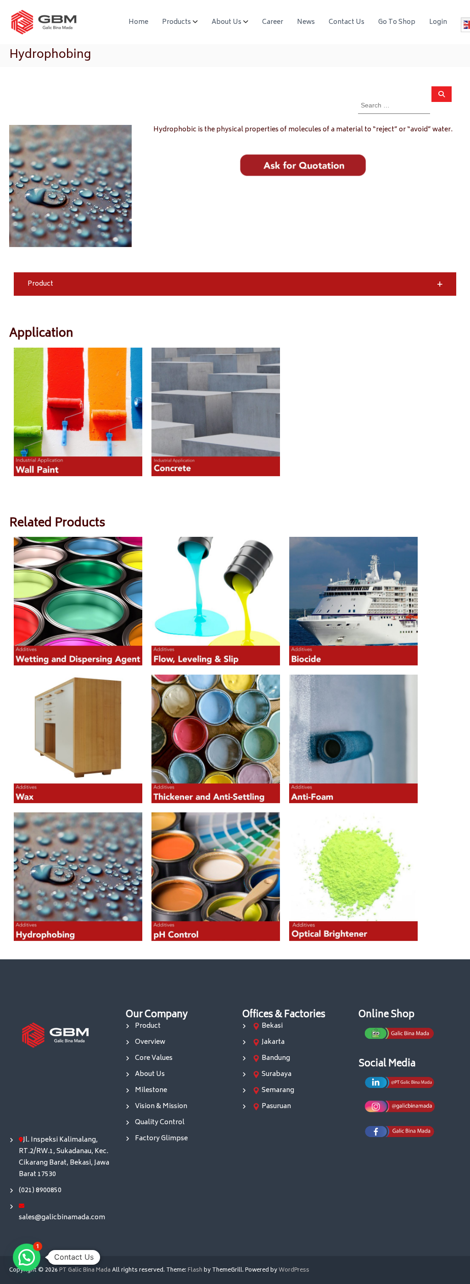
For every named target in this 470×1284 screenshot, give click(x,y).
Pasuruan (276, 1106)
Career (272, 22)
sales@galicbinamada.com (62, 1217)
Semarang (278, 1090)
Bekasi (272, 1026)
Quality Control (160, 1122)
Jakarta (273, 1042)
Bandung (276, 1058)
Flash (195, 1270)
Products (176, 22)
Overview (150, 1042)
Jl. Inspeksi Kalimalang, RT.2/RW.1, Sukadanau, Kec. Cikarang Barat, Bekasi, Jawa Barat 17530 (64, 1157)
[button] (234, 284)
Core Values (154, 1058)
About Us (226, 22)
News (306, 22)
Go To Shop (396, 22)
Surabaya (276, 1074)
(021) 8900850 (40, 1190)
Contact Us (346, 22)
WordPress (294, 1270)
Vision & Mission (161, 1106)
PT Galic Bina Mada (85, 1270)
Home (138, 22)
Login (438, 22)
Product (148, 1026)
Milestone (151, 1090)
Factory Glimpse (161, 1138)
